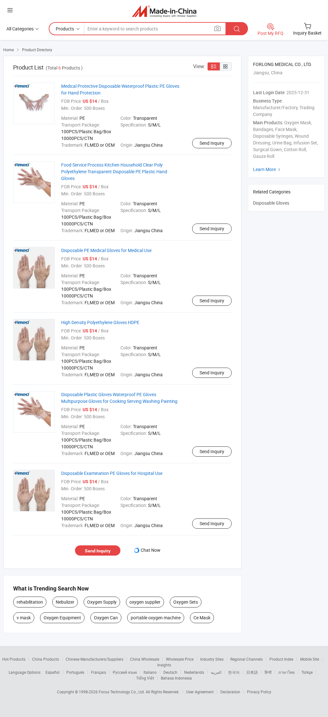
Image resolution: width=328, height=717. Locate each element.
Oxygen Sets (185, 602)
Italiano (150, 672)
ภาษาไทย (286, 672)
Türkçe (307, 672)
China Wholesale (144, 659)
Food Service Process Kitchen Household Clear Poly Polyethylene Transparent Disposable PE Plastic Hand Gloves (114, 171)
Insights (164, 664)
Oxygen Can (106, 618)
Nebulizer (65, 602)
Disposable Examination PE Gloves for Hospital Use (111, 473)
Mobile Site (309, 659)
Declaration (230, 691)
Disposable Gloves (271, 203)
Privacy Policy (259, 691)
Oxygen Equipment (62, 618)
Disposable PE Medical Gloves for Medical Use (106, 250)
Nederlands (194, 672)
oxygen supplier (144, 602)
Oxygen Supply (102, 602)
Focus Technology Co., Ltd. (122, 691)
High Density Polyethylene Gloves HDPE (100, 322)
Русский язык (125, 672)
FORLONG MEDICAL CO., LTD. (282, 64)
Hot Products (13, 659)
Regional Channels (246, 659)
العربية (216, 672)
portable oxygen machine (156, 618)
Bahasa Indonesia (176, 677)
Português (75, 672)
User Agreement (200, 691)
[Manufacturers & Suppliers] (164, 11)
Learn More (267, 169)
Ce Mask (201, 618)
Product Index (281, 659)
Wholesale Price (179, 659)
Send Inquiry (212, 143)
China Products (45, 659)
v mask (24, 618)
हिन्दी (268, 672)
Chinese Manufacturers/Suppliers (94, 659)
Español (52, 672)
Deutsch (170, 672)
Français (98, 672)
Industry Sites (212, 659)
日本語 (252, 672)
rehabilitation (30, 602)
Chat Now (150, 550)
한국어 (234, 672)
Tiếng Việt (145, 677)
